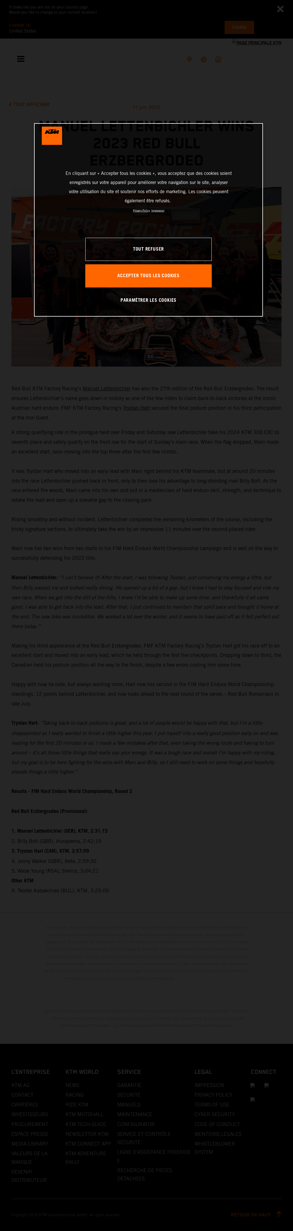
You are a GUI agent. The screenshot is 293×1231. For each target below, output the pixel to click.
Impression (157, 210)
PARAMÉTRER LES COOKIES (148, 300)
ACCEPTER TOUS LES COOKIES (148, 275)
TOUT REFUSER (148, 249)
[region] (148, 220)
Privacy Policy (141, 210)
